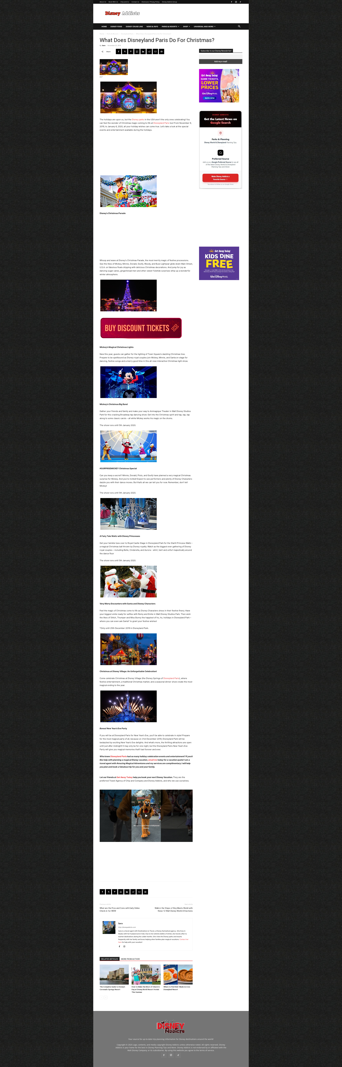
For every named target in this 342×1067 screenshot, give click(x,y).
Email (156, 69)
